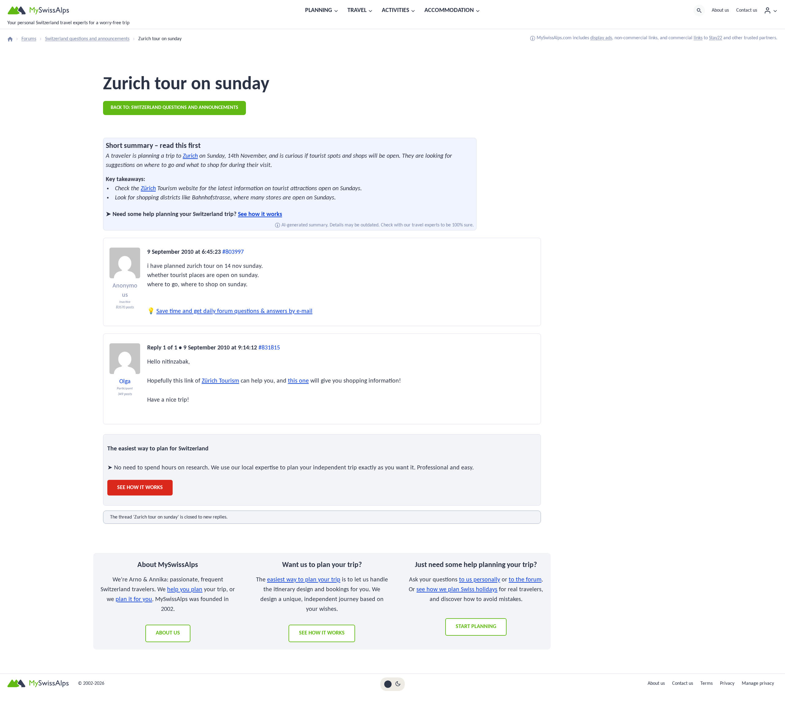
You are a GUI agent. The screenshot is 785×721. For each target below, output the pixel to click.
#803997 (233, 252)
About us (720, 10)
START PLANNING (476, 627)
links (698, 38)
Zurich (190, 156)
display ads (601, 38)
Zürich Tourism (220, 381)
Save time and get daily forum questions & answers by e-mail (234, 311)
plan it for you (134, 599)
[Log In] (770, 10)
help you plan (184, 590)
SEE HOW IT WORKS (322, 633)
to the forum (525, 580)
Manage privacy (758, 683)
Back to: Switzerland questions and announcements (174, 107)
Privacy (727, 683)
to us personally (479, 580)
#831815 (269, 348)
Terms (706, 683)
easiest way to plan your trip (303, 580)
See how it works (260, 214)
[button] (774, 10)
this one (298, 381)
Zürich (148, 189)
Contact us (746, 10)
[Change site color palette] (392, 684)
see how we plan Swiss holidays (456, 590)
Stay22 (715, 38)
